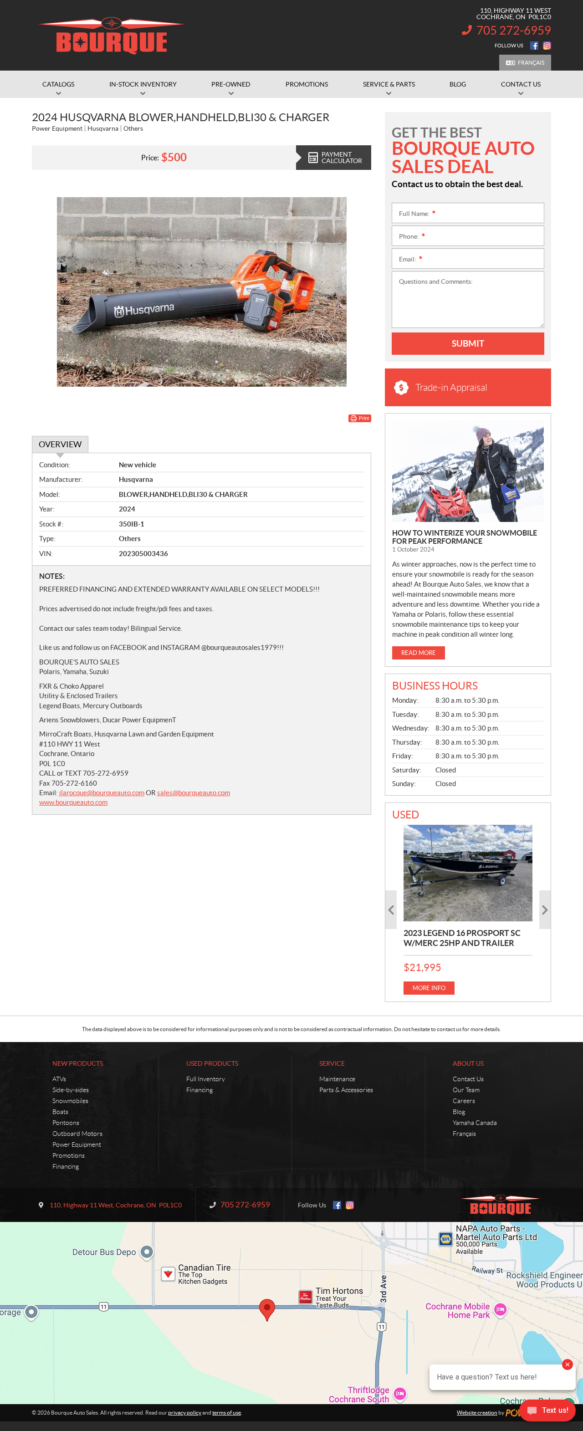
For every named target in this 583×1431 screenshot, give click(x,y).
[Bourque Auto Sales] (111, 35)
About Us (468, 1063)
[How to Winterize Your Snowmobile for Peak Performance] (468, 471)
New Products (77, 1063)
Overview (60, 444)
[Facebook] (534, 45)
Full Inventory (205, 1079)
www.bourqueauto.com (73, 802)
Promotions (68, 1155)
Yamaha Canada (475, 1122)
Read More (418, 652)
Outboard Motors (77, 1133)
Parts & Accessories (346, 1090)
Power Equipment (76, 1144)
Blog (459, 1111)
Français (531, 63)
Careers (464, 1100)
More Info (429, 988)
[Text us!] (547, 1412)
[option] (468, 910)
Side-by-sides (70, 1090)
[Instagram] (547, 45)
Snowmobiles (70, 1100)
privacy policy (184, 1413)
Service (332, 1063)
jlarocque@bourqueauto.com (101, 793)
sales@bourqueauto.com (193, 793)
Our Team (466, 1090)
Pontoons (65, 1122)
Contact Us (468, 1079)
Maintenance (337, 1079)
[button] (391, 909)
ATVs (59, 1079)
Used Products (212, 1063)
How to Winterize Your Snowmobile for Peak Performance (464, 537)
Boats (60, 1111)
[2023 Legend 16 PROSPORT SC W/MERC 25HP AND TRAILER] (468, 873)
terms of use (226, 1413)
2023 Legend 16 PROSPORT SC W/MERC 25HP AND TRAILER (462, 938)
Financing (65, 1166)
